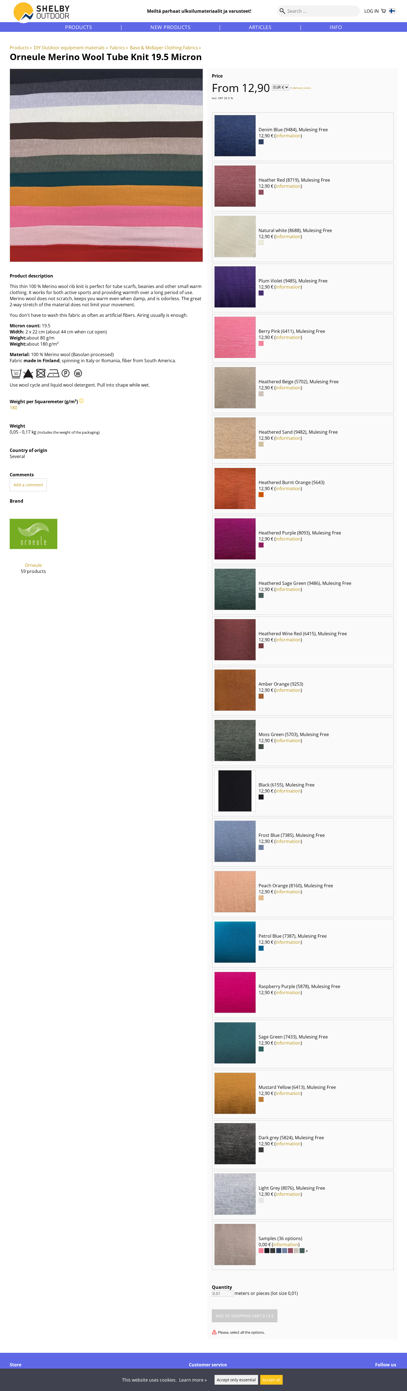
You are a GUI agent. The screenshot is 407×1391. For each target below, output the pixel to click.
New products (170, 27)
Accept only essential (236, 1379)
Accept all (271, 1379)
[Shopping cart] (383, 11)
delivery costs (302, 87)
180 (13, 408)
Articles (260, 27)
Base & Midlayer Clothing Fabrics (165, 48)
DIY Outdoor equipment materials (71, 48)
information (288, 136)
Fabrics (119, 48)
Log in (371, 11)
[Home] (45, 16)
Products (78, 27)
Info (336, 27)
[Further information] (81, 401)
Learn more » (193, 1380)
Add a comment (28, 484)
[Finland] (393, 11)
